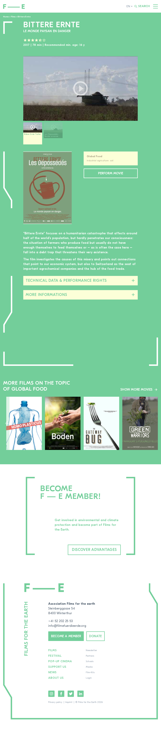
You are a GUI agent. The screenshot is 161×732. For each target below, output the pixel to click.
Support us (57, 667)
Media (89, 667)
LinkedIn (80, 694)
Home (6, 17)
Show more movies (136, 389)
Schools (89, 661)
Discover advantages (94, 550)
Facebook (61, 694)
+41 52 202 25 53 (60, 621)
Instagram (51, 694)
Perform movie (110, 173)
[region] (80, 134)
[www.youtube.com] (80, 88)
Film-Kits (90, 672)
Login (89, 678)
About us (56, 678)
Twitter (71, 694)
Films (13, 17)
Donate (95, 636)
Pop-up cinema (60, 661)
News (52, 672)
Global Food (94, 156)
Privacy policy (55, 702)
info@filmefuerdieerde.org (67, 626)
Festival (55, 656)
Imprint (68, 702)
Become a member (66, 636)
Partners (90, 656)
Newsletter (91, 650)
